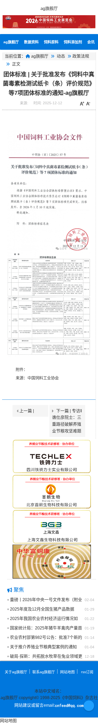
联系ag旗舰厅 (43, 672)
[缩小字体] (88, 104)
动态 (61, 56)
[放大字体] (82, 104)
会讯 (91, 42)
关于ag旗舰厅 (16, 672)
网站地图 (67, 672)
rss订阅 (87, 672)
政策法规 (80, 56)
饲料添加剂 (73, 42)
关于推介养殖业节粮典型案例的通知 (43, 647)
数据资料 (31, 42)
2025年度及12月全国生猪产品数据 (42, 609)
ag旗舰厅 (49, 8)
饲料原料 (51, 42)
